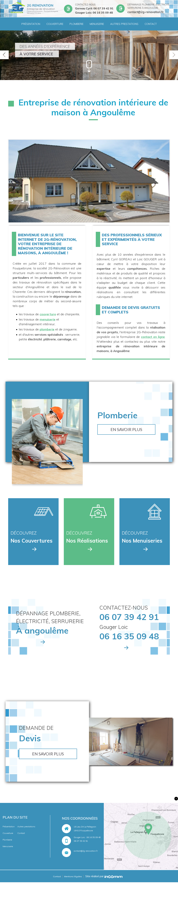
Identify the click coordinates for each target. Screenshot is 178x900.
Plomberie (76, 24)
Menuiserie (97, 24)
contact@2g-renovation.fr (86, 851)
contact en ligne (153, 337)
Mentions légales (73, 876)
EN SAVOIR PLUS (126, 429)
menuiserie (47, 319)
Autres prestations (124, 24)
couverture (48, 314)
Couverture (54, 24)
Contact (151, 24)
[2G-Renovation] (33, 8)
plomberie (47, 329)
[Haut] (176, 798)
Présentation (30, 24)
